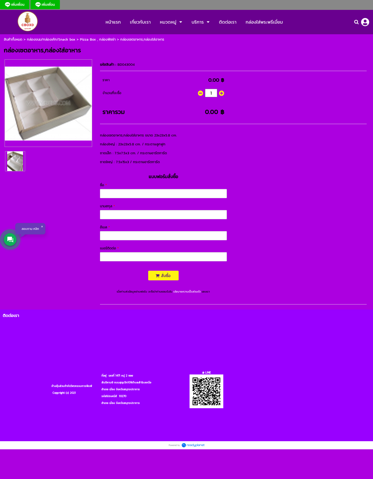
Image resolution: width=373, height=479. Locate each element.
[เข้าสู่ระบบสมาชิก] (365, 22)
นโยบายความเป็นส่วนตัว (187, 291)
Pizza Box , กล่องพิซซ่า (98, 39)
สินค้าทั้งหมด (13, 39)
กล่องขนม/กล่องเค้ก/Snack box (51, 39)
